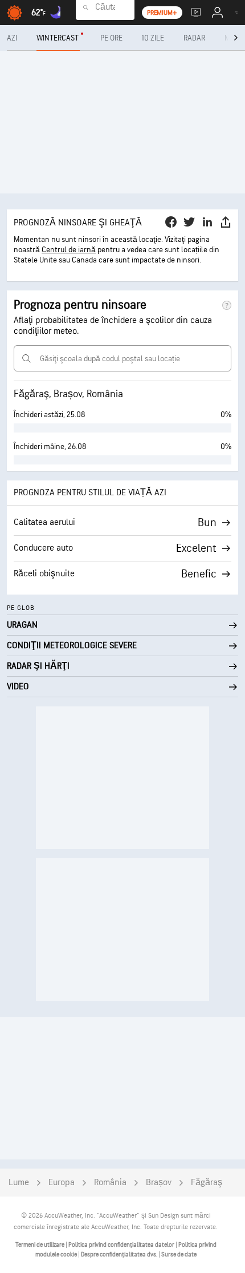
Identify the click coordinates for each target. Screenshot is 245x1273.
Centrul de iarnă (69, 249)
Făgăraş (206, 1182)
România (110, 1182)
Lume (19, 1182)
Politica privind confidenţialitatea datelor (121, 1244)
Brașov (159, 1182)
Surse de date (179, 1254)
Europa (61, 1182)
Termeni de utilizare (40, 1244)
